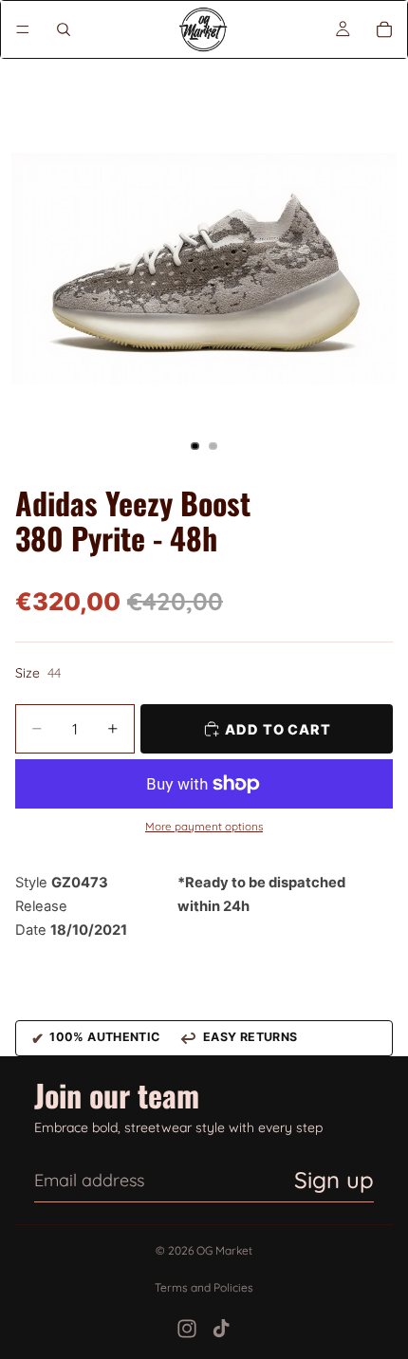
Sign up (334, 1179)
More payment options (204, 826)
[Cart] (384, 29)
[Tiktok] (221, 1328)
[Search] (63, 29)
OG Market (224, 1250)
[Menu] (23, 29)
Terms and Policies (204, 1287)
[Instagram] (187, 1328)
